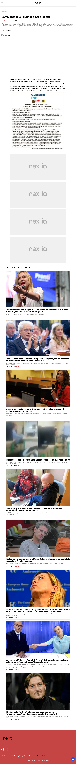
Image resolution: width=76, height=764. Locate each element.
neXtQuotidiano (6, 21)
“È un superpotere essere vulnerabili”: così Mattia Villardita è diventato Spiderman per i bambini (34, 509)
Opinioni (4, 11)
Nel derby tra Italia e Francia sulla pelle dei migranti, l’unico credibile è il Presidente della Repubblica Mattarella (37, 360)
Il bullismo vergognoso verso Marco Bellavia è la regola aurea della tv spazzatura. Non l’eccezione (38, 560)
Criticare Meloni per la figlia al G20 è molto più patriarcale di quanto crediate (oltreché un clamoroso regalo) (37, 311)
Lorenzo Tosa (10, 316)
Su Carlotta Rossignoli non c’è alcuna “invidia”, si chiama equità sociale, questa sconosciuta (35, 410)
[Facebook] (2, 748)
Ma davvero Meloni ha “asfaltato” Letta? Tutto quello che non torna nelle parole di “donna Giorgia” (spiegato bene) (37, 661)
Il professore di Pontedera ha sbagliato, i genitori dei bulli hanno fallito (38, 460)
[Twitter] (8, 748)
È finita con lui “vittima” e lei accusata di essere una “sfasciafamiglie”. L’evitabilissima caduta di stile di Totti (31, 713)
